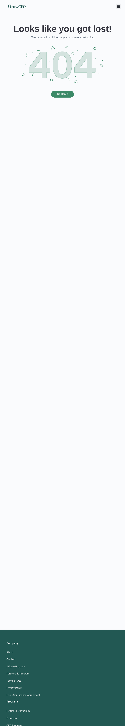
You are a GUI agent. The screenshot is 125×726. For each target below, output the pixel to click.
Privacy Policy (14, 687)
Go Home (62, 94)
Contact (11, 659)
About (10, 652)
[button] (118, 6)
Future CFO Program (18, 710)
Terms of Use (14, 680)
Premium (12, 718)
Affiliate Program (16, 666)
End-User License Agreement (23, 695)
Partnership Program (18, 673)
